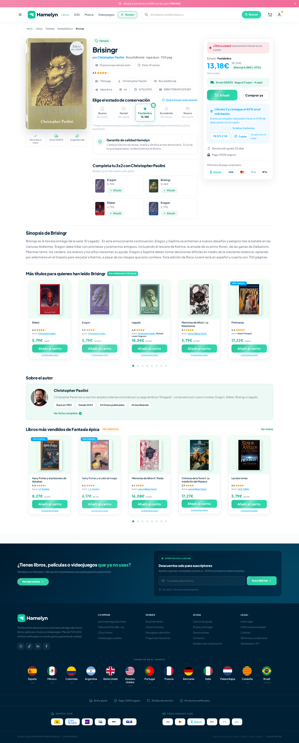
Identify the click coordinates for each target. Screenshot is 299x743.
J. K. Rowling (93, 489)
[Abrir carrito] (270, 15)
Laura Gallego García (197, 333)
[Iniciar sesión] (279, 14)
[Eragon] (99, 299)
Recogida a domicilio (157, 632)
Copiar (242, 136)
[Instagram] (20, 646)
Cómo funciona (154, 627)
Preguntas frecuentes (157, 638)
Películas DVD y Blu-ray (111, 627)
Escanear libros (154, 621)
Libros (65, 14)
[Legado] (149, 299)
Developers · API (250, 643)
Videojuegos (106, 14)
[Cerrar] (295, 3)
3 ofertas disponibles (149, 355)
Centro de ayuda (202, 621)
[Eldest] (49, 299)
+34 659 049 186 (274, 736)
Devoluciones (201, 632)
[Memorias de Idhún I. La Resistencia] (199, 299)
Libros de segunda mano (112, 621)
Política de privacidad (253, 627)
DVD (77, 14)
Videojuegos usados (110, 638)
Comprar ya (254, 95)
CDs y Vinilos (105, 632)
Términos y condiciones (254, 638)
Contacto (198, 638)
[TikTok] (29, 646)
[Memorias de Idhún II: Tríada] (149, 455)
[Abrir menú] (20, 15)
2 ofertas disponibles (49, 355)
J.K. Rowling (43, 489)
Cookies (245, 632)
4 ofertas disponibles (199, 355)
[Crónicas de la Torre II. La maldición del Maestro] (199, 455)
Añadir (117, 190)
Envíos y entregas (203, 627)
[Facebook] (46, 646)
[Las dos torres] (249, 455)
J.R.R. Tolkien (243, 489)
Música (89, 14)
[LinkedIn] (37, 646)
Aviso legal (247, 621)
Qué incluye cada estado (182, 100)
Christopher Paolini (111, 57)
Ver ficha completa (66, 413)
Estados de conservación (207, 643)
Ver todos (267, 429)
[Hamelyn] (42, 15)
